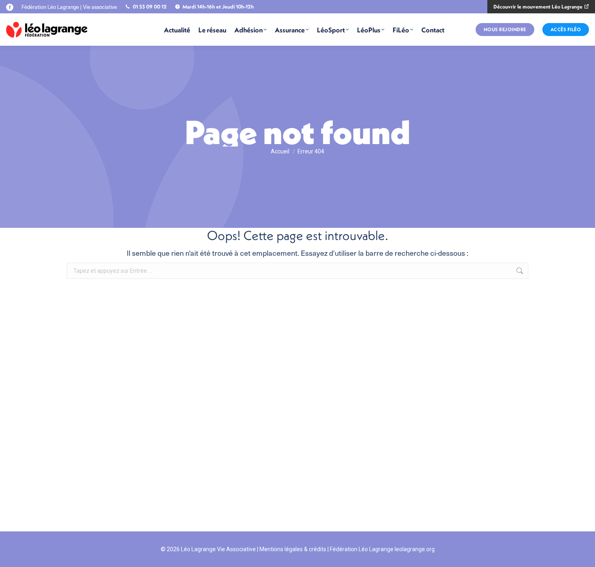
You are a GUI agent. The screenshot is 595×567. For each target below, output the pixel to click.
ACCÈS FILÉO (565, 29)
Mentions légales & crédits (292, 549)
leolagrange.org (415, 549)
